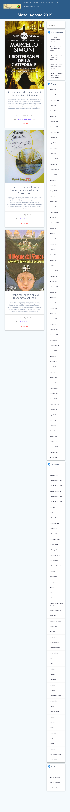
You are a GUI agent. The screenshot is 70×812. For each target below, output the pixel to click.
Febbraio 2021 (53, 319)
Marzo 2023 (53, 196)
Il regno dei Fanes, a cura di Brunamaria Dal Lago (24, 296)
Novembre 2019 (54, 393)
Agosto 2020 (53, 351)
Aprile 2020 (53, 367)
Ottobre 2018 (53, 457)
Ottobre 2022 (53, 217)
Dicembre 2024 (54, 121)
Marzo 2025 (53, 111)
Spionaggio (53, 722)
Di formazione (54, 528)
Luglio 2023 (53, 180)
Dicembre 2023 (54, 159)
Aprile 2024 (53, 153)
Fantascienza (53, 576)
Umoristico (53, 749)
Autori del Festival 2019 (24, 119)
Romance (52, 685)
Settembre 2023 (54, 169)
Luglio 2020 (53, 356)
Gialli (51, 592)
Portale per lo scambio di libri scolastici (36, 10)
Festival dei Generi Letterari (49, 2)
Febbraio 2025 (53, 116)
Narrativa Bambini (54, 642)
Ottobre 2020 (53, 340)
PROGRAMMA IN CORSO (30, 2)
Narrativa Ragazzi (54, 653)
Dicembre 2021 (54, 271)
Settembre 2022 (54, 223)
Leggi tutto (24, 123)
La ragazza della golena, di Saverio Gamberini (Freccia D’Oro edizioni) (24, 190)
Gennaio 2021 (53, 324)
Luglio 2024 (53, 143)
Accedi (51, 772)
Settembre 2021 (54, 287)
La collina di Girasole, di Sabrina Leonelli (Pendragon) (56, 57)
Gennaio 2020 (53, 383)
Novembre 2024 (54, 127)
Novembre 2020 (54, 335)
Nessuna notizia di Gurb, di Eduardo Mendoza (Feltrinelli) (56, 66)
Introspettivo (53, 615)
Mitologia (52, 631)
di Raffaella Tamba (24, 218)
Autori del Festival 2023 (56, 502)
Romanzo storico (54, 701)
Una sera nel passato (55, 754)
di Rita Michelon (54, 560)
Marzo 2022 (53, 255)
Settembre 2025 (54, 100)
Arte (51, 470)
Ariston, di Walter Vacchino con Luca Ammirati (55, 39)
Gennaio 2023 (53, 207)
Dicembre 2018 (54, 447)
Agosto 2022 (53, 228)
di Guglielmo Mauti (55, 539)
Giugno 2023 (53, 185)
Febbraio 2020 (53, 377)
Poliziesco (52, 669)
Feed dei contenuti (55, 777)
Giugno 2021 (53, 303)
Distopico (52, 571)
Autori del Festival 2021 (56, 491)
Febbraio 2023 (53, 201)
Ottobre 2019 (53, 399)
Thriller (52, 738)
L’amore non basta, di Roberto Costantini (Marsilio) (56, 48)
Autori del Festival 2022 (56, 496)
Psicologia (52, 674)
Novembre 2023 (54, 164)
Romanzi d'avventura (55, 695)
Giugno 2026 (53, 95)
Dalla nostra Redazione (31, 6)
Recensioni (53, 679)
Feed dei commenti (55, 782)
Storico (52, 727)
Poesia (51, 663)
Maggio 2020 (53, 361)
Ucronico (52, 743)
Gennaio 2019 (53, 441)
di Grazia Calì (53, 534)
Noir (51, 658)
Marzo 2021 (53, 313)
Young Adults (53, 759)
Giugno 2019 (53, 420)
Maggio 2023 (53, 191)
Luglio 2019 (53, 415)
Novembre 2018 (54, 452)
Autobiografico (54, 475)
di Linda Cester (54, 544)
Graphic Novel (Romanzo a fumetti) (56, 604)
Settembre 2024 (54, 132)
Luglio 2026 (53, 89)
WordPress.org (54, 788)
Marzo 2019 (53, 431)
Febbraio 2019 (53, 436)
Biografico (52, 507)
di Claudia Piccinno (55, 518)
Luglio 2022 (53, 233)
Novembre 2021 (54, 276)
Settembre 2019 (54, 404)
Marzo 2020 (53, 372)
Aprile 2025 (53, 105)
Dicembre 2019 (54, 388)
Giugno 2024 (53, 148)
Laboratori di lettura (55, 621)
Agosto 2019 (53, 409)
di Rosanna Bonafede (55, 566)
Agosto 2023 (53, 175)
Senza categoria (54, 711)
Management (53, 626)
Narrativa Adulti (54, 637)
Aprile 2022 (53, 249)
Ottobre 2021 (53, 281)
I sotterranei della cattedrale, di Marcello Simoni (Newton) (24, 94)
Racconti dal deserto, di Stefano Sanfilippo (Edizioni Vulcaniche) (56, 75)
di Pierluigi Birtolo (54, 550)
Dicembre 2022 (54, 212)
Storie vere (53, 733)
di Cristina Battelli (54, 523)
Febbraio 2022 (53, 260)
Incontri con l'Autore (55, 610)
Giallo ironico (53, 598)
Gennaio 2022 (53, 265)
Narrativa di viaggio (55, 647)
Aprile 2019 (53, 425)
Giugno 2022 (53, 239)
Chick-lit (52, 512)
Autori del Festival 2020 (56, 486)
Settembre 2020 (54, 345)
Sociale (52, 717)
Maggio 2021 (53, 308)
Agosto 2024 (53, 137)
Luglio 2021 (53, 297)
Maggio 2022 (53, 244)
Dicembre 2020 (54, 329)
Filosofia (52, 587)
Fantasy (52, 582)
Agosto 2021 (53, 292)
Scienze (52, 706)
